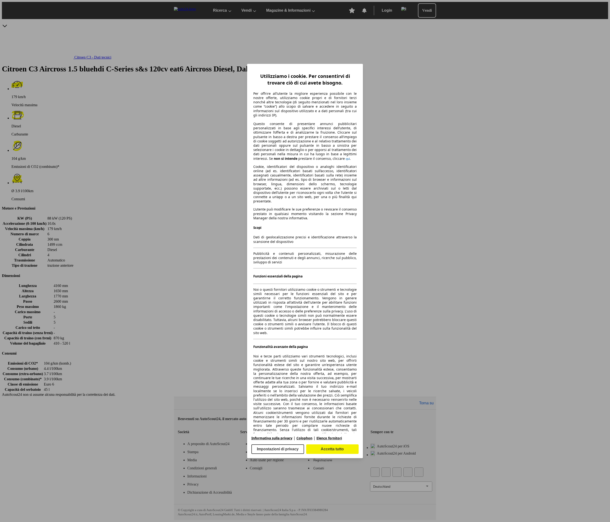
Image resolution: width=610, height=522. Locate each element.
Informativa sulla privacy (271, 438)
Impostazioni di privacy (278, 449)
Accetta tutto (332, 449)
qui (348, 159)
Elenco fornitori (329, 438)
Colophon (304, 438)
